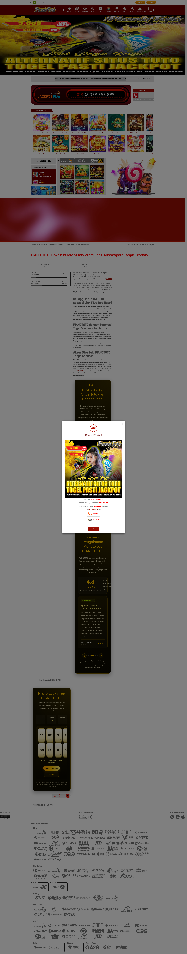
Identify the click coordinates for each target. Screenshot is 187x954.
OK (93, 529)
